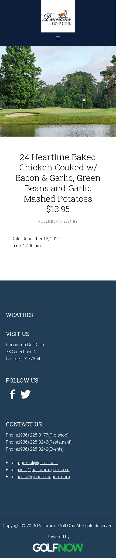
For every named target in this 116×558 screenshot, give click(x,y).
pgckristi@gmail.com (38, 462)
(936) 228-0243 (33, 442)
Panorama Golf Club (58, 16)
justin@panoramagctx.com (44, 469)
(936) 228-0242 (33, 449)
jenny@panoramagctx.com (44, 476)
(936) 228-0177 (33, 435)
